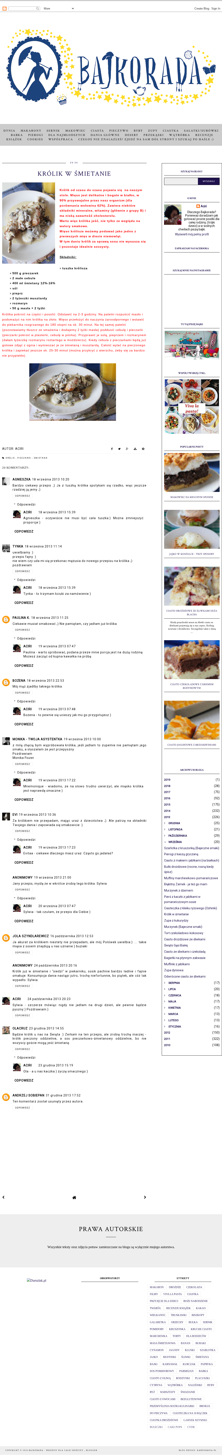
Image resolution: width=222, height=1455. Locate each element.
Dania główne (105, 135)
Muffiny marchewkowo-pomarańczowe (191, 878)
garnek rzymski (195, 1420)
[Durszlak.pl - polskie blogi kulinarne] (36, 1280)
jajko (154, 1357)
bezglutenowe (191, 1399)
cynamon (157, 1350)
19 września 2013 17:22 (57, 780)
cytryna (156, 1385)
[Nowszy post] (3, 1197)
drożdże (175, 1287)
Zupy (153, 131)
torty (177, 1336)
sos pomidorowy (162, 1371)
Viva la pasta (172, 1294)
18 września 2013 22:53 (45, 680)
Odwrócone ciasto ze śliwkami (185, 976)
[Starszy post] (145, 1197)
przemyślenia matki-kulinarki (172, 1406)
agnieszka (22, 479)
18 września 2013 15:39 (57, 512)
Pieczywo (119, 131)
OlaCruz (20, 1028)
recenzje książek (178, 1308)
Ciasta (97, 131)
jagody (174, 1350)
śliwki (185, 1357)
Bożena (19, 680)
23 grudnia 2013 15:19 (55, 1065)
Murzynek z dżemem (178, 890)
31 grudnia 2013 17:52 (63, 1095)
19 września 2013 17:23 (57, 847)
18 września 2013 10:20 (50, 479)
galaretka (158, 1322)
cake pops (175, 1427)
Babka (17, 135)
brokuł (204, 1406)
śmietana (41, 458)
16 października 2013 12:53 (71, 936)
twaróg (155, 1308)
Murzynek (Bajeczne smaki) (183, 927)
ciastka (193, 1294)
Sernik (53, 131)
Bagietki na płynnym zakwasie (185, 958)
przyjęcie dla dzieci (164, 1301)
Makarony (31, 131)
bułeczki (156, 1427)
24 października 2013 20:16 (55, 965)
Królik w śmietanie (176, 914)
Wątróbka (179, 135)
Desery (131, 135)
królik (11, 458)
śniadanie (188, 1392)
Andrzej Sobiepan (28, 1095)
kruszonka (177, 1329)
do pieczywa (159, 1413)
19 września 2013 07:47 (57, 646)
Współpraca (60, 139)
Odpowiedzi (26, 504)
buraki (201, 1343)
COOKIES (35, 139)
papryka (207, 1364)
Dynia (9, 131)
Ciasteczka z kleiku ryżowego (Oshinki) (190, 908)
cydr (191, 1427)
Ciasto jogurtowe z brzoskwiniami (191, 745)
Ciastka (171, 131)
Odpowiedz (22, 496)
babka (203, 1371)
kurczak (189, 1364)
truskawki (178, 1315)
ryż (152, 1392)
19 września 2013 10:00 (82, 739)
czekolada (194, 1287)
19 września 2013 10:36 (37, 814)
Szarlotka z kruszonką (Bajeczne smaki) (191, 848)
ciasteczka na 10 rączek (190, 1413)
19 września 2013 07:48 (57, 709)
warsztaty (167, 1392)
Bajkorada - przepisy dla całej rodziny (56, 1450)
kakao (201, 1308)
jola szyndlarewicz (31, 936)
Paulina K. (21, 617)
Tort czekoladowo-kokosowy (183, 933)
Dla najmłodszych (66, 135)
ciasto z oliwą (160, 1378)
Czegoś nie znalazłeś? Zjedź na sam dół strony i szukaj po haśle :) (146, 139)
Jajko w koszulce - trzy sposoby (191, 554)
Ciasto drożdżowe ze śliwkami (184, 939)
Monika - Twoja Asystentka (37, 739)
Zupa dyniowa (173, 970)
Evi (15, 814)
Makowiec (75, 131)
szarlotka (207, 1350)
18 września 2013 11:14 (43, 546)
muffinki (169, 1357)
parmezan (186, 1371)
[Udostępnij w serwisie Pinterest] (143, 450)
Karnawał (170, 1364)
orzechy (177, 1322)
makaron (157, 1287)
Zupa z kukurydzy (176, 920)
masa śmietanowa (163, 1343)
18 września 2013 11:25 (50, 617)
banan (185, 1343)
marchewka (158, 1336)
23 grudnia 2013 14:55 (46, 1028)
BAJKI (153, 1364)
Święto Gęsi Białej (176, 945)
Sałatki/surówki (201, 131)
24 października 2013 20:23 (49, 999)
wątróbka (175, 1385)
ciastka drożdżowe (164, 1420)
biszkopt (198, 1315)
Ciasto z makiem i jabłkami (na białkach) (191, 860)
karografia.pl (207, 1450)
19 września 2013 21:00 (52, 877)
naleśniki (195, 1385)
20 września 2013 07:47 (57, 906)
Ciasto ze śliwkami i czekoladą (185, 951)
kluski (190, 1350)
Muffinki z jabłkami (177, 964)
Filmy (154, 1294)
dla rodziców (196, 1336)
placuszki (202, 1378)
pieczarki (24, 458)
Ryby (138, 131)
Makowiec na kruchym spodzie (191, 497)
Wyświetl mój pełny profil (192, 234)
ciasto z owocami (162, 1399)
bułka (193, 1322)
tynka (18, 546)
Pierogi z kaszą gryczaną (181, 854)
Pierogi (35, 135)
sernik (207, 1322)
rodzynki (183, 1378)
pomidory (157, 1329)
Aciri (27, 512)
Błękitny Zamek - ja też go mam (185, 884)
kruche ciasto (201, 1329)
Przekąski (154, 135)
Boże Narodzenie (195, 1301)
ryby (210, 1385)
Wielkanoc (158, 1315)
